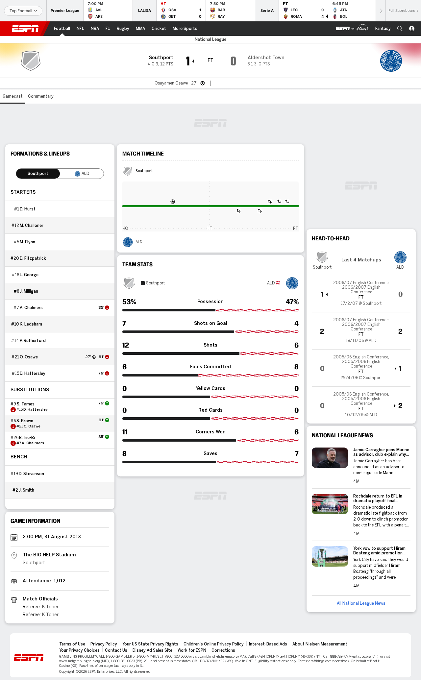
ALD (139, 242)
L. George (29, 275)
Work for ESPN (192, 650)
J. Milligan (29, 291)
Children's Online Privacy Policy (214, 644)
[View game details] (361, 293)
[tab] (38, 174)
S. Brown (24, 421)
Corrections (223, 650)
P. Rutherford (33, 340)
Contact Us (116, 650)
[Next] (380, 10)
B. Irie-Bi (27, 437)
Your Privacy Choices (79, 650)
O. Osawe (29, 357)
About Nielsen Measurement (319, 644)
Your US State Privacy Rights (150, 644)
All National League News (361, 603)
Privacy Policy (103, 644)
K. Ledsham (31, 324)
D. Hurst (28, 209)
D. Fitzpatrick (33, 258)
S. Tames (26, 404)
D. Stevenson (31, 474)
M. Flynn (27, 242)
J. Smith (26, 490)
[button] (400, 28)
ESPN (25, 28)
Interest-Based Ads (268, 644)
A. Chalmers (31, 307)
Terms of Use (72, 644)
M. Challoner (31, 225)
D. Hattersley (32, 373)
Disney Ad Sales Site (152, 650)
